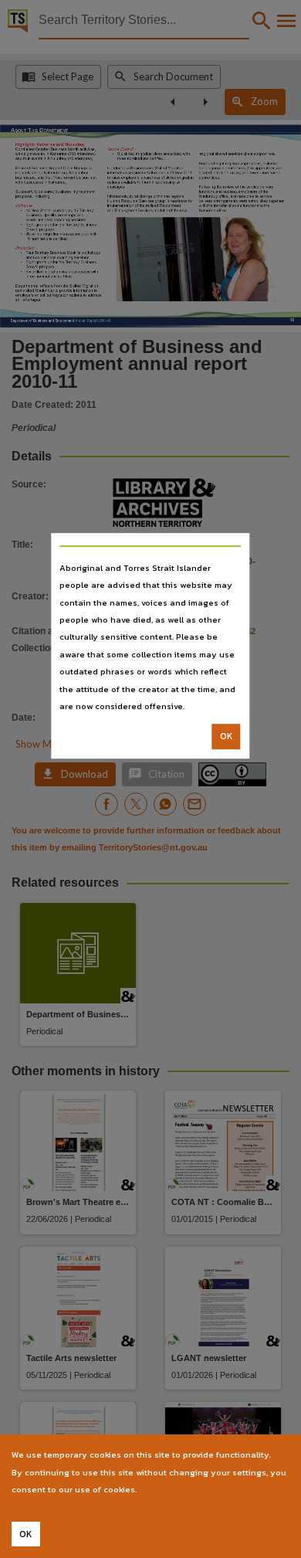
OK (226, 737)
